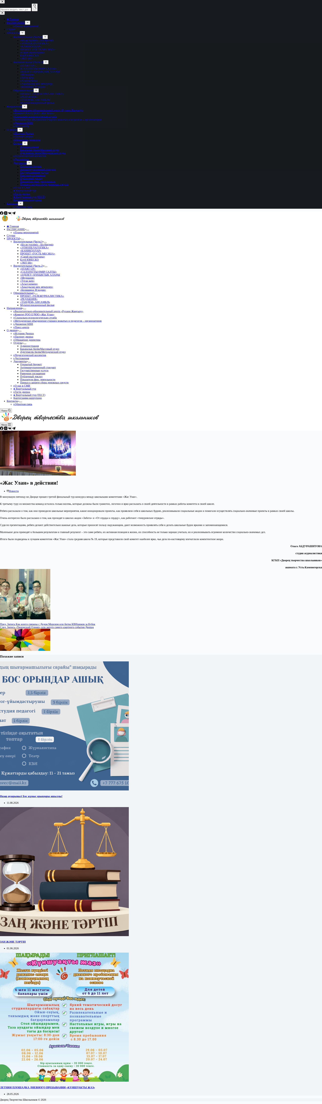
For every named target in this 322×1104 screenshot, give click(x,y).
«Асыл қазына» (29, 283)
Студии (11, 235)
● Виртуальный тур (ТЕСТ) (29, 395)
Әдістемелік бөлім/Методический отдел (43, 352)
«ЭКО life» (26, 262)
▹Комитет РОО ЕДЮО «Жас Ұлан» (33, 314)
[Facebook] (2, 213)
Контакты (12, 401)
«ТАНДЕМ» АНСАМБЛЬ (35, 302)
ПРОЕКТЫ (13, 238)
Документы (20, 361)
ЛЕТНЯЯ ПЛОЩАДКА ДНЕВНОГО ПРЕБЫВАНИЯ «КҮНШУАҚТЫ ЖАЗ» (47, 1087)
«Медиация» (27, 277)
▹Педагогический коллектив (29, 355)
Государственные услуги (34, 370)
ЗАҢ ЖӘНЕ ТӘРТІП (13, 941)
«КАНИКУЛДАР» (30, 250)
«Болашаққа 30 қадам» (33, 290)
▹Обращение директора (26, 339)
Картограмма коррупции (27, 398)
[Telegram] (13, 213)
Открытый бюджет (31, 364)
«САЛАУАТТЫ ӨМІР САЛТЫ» (38, 271)
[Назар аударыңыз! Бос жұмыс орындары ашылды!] (64, 789)
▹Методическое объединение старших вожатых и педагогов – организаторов (57, 320)
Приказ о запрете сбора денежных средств (44, 382)
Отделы (17, 342)
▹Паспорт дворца (23, 336)
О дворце (12, 330)
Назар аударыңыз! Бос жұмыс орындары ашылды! (31, 796)
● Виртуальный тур (24, 388)
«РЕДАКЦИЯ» (29, 299)
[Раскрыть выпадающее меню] (27, 230)
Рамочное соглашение (32, 373)
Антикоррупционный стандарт (38, 367)
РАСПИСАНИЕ (16, 229)
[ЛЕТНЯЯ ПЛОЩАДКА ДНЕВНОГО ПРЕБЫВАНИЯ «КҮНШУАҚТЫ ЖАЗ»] (64, 1080)
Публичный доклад (31, 376)
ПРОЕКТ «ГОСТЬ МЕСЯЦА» (37, 253)
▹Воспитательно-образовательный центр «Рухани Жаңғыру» (48, 311)
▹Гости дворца (21, 392)
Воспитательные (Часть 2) (28, 265)
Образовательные (23, 293)
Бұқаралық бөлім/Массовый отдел (39, 348)
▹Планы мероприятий (26, 232)
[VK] (10, 213)
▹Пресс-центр (21, 327)
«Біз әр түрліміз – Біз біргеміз (36, 244)
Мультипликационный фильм (37, 305)
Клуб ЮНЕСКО (29, 259)
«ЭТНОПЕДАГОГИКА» (34, 247)
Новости (14, 491)
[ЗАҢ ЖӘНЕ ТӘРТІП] (64, 935)
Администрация (29, 345)
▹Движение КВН (23, 324)
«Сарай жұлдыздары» (32, 256)
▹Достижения (21, 358)
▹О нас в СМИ (21, 385)
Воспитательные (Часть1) (28, 241)
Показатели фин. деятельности (37, 379)
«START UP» (27, 268)
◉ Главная (13, 226)
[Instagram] (6, 213)
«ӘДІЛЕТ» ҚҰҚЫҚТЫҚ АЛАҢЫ (40, 274)
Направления (14, 308)
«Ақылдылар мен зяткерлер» (36, 286)
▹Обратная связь (22, 404)
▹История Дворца (23, 333)
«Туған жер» (27, 280)
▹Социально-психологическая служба (35, 317)
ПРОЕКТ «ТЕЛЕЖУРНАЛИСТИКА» (42, 296)
